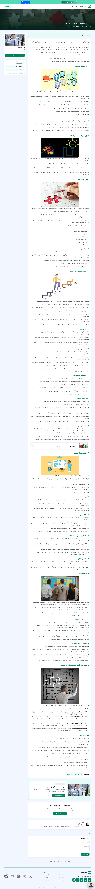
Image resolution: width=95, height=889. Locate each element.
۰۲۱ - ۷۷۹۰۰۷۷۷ (81, 876)
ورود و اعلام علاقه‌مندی (59, 813)
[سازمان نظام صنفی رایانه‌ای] (12, 876)
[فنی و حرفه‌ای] (6, 876)
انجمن (47, 880)
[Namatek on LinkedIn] (77, 880)
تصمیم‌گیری (84, 239)
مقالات (87, 12)
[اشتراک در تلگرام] (81, 774)
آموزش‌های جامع (82, 6)
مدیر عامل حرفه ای (20, 47)
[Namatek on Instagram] (74, 880)
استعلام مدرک (61, 880)
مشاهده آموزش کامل (58, 795)
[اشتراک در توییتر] (75, 774)
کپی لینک (68, 774)
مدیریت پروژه (86, 404)
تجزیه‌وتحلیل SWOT (70, 631)
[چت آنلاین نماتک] (90, 884)
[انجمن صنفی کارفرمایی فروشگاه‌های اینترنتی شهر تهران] (18, 876)
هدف (41, 96)
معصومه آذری (87, 26)
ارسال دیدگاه (85, 854)
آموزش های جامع (45, 872)
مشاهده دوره (15, 55)
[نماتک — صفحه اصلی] (89, 6)
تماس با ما (61, 875)
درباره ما (62, 872)
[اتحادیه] (25, 876)
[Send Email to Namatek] (81, 880)
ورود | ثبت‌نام (7, 6)
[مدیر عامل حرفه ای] (79, 790)
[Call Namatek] (89, 880)
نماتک (90, 12)
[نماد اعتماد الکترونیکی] (31, 876)
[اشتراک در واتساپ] (78, 774)
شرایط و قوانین (61, 877)
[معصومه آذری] (87, 824)
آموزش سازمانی (74, 6)
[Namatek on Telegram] (85, 880)
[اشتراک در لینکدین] (72, 774)
